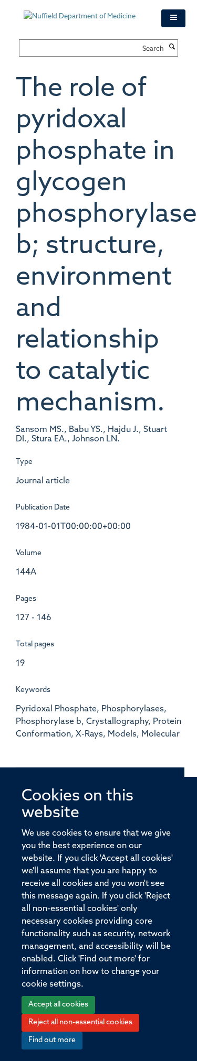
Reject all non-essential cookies (80, 1022)
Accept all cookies (58, 1005)
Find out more (52, 1040)
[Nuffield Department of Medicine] (85, 11)
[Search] (172, 47)
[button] (173, 18)
